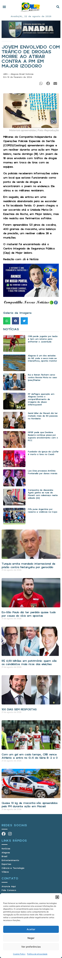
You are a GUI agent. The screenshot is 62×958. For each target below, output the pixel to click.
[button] (57, 897)
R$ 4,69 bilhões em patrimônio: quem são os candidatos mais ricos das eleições (29, 662)
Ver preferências (31, 946)
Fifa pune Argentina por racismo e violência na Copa (42, 510)
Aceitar (31, 929)
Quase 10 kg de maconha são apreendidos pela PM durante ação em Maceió (29, 804)
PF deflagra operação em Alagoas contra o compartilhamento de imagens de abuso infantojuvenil (41, 399)
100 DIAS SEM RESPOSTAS (19, 709)
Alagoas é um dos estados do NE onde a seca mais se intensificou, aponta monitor (42, 358)
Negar (31, 937)
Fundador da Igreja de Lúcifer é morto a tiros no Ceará (43, 453)
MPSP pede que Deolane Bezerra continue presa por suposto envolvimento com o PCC (43, 436)
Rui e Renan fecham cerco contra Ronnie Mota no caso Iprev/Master (42, 377)
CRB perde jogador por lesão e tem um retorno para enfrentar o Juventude (43, 339)
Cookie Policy (19, 954)
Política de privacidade (37, 954)
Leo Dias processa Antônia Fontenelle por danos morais (42, 472)
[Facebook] (4, 834)
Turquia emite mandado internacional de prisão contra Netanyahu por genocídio (28, 565)
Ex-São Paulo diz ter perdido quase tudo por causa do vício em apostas (29, 613)
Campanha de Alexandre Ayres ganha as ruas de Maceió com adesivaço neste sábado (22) (43, 494)
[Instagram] (10, 834)
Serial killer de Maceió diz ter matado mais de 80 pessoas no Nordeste (43, 416)
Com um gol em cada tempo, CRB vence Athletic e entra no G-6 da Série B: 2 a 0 (30, 756)
